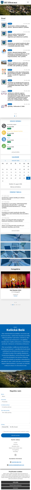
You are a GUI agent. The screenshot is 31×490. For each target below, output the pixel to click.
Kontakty (15, 451)
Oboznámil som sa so (16, 431)
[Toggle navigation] (28, 2)
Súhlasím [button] (15, 482)
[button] (15, 116)
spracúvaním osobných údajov (21, 431)
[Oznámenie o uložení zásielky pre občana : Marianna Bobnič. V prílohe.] (4, 25)
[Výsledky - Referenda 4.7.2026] (4, 106)
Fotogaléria (15, 449)
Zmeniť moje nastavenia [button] (15, 485)
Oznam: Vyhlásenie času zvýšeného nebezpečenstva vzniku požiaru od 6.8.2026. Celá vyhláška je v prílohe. (18, 64)
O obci (15, 442)
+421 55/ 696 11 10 (16, 462)
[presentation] (14, 113)
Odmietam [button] (15, 488)
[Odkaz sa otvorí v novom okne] (15, 455)
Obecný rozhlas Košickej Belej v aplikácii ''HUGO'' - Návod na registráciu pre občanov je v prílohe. (18, 35)
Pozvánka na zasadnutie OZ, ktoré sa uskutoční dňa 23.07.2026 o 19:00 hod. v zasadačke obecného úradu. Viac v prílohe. (18, 85)
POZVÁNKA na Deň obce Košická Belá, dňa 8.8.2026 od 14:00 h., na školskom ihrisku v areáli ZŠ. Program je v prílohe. (18, 74)
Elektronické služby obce (15, 448)
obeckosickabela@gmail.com (16, 465)
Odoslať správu (15, 435)
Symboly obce (15, 446)
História (15, 444)
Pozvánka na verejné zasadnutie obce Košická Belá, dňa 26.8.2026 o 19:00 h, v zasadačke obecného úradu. (18, 44)
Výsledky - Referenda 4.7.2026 (16, 106)
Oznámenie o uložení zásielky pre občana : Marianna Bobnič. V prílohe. (18, 26)
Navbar (3, 2)
